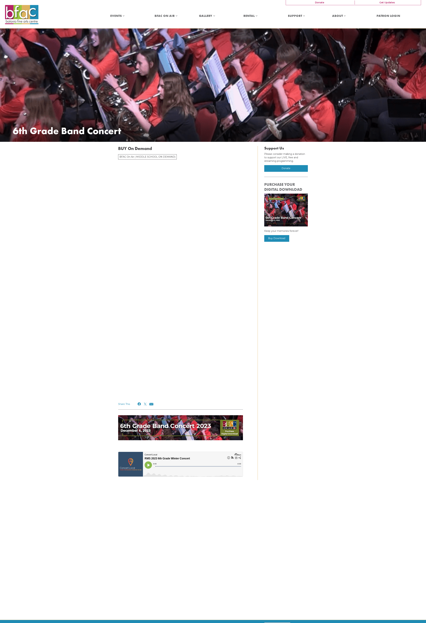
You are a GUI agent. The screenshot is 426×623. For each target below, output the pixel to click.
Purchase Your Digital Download (283, 187)
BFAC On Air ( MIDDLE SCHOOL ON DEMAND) (147, 156)
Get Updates (387, 2)
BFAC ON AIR (165, 15)
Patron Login (388, 15)
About (338, 15)
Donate (319, 2)
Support (295, 15)
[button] (139, 404)
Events (116, 15)
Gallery (206, 15)
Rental (249, 15)
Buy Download (276, 238)
